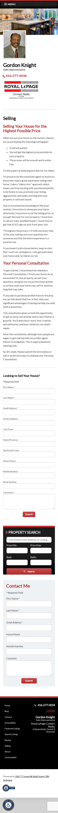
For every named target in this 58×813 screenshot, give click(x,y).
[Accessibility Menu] (8, 805)
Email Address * (10, 408)
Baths (33, 557)
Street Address (10, 418)
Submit (29, 514)
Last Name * (9, 397)
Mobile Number (10, 471)
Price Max (35, 545)
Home (7, 705)
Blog (7, 711)
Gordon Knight (19, 65)
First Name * (9, 387)
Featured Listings (12, 728)
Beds (9, 557)
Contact (8, 717)
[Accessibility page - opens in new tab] (9, 792)
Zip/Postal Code (11, 450)
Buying (8, 740)
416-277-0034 (16, 75)
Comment (11, 658)
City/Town (8, 429)
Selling (8, 746)
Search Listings (11, 734)
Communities (11, 757)
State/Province (10, 439)
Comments (8, 492)
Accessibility (10, 723)
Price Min (11, 545)
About (7, 751)
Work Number (10, 482)
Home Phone (9, 461)
